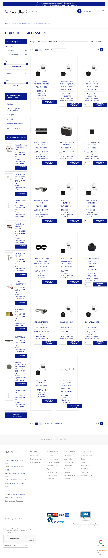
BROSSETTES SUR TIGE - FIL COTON (20, 175)
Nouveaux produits (36, 459)
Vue (31, 50)
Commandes (68, 465)
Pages (97, 50)
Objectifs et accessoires (15, 124)
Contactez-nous (52, 475)
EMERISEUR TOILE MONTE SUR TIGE (20, 337)
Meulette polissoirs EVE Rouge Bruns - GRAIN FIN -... (19, 225)
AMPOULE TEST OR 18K (20, 201)
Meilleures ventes (35, 462)
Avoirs (66, 469)
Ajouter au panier (49, 102)
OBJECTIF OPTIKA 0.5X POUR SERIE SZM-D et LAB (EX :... (92, 84)
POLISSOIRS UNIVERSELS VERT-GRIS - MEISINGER (20, 364)
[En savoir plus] (69, 427)
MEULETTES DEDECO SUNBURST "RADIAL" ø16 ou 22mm (21, 146)
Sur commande (17, 55)
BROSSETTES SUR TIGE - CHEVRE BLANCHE (20, 255)
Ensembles (10, 119)
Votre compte (69, 451)
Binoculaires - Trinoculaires (14, 96)
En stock (17, 51)
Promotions (34, 456)
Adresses (67, 472)
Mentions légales (52, 459)
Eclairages (10, 115)
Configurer (22, 167)
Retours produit (69, 462)
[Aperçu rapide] (65, 426)
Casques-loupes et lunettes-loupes (13, 109)
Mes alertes (67, 479)
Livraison (50, 456)
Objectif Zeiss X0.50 (67, 322)
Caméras (10, 104)
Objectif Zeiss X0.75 (92, 322)
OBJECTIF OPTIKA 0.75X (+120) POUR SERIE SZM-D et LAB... (66, 84)
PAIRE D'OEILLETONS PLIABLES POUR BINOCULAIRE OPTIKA (41, 261)
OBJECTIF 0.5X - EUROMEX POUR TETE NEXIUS (66, 261)
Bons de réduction (70, 475)
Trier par (48, 50)
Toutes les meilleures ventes (16, 415)
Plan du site (50, 479)
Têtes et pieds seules (14, 128)
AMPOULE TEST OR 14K (20, 392)
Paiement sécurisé (53, 472)
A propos (50, 469)
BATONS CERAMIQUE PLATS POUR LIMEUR (20, 283)
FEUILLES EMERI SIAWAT (19, 310)
